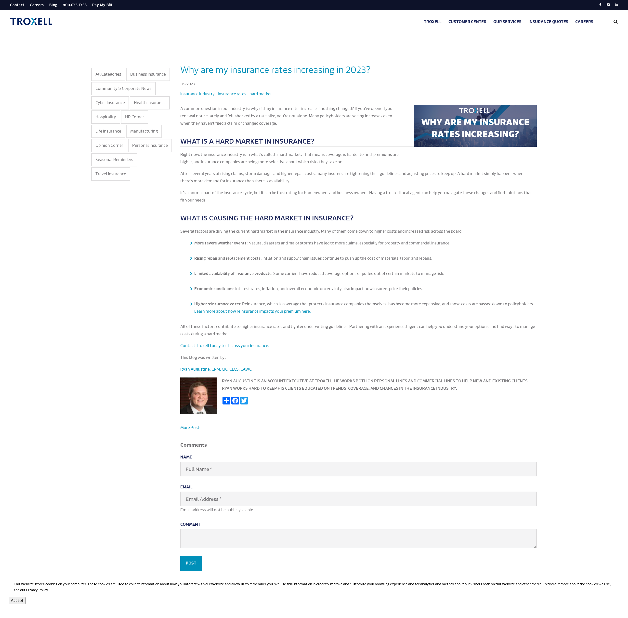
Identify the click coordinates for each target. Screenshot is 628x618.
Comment (190, 525)
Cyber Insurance (110, 103)
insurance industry (197, 94)
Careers (37, 5)
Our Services (507, 22)
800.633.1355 (75, 5)
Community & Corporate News (123, 88)
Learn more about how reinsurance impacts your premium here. (252, 311)
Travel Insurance (110, 174)
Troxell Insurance (31, 21)
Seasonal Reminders (114, 159)
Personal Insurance (150, 145)
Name (186, 457)
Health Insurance (150, 103)
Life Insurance (108, 131)
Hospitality (105, 117)
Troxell (433, 22)
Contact (17, 5)
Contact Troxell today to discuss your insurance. (224, 346)
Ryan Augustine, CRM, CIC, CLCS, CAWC (216, 369)
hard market (260, 94)
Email (186, 487)
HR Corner (134, 117)
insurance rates (232, 94)
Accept (17, 600)
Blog (53, 5)
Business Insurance (148, 74)
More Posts (190, 427)
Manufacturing (144, 131)
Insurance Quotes (548, 22)
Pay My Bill (102, 5)
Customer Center (467, 22)
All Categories (108, 74)
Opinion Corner (109, 145)
